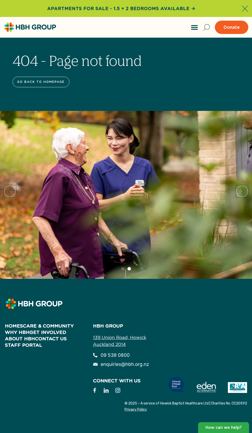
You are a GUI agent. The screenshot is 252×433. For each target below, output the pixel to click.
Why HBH (17, 332)
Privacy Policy (136, 409)
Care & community (48, 326)
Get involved (48, 332)
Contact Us (51, 339)
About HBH (20, 339)
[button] (194, 27)
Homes (14, 326)
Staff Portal (23, 345)
